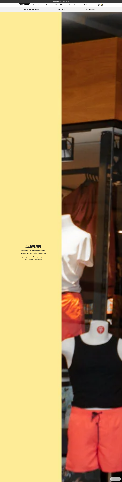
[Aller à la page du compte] (99, 5)
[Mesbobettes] (24, 4)
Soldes (86, 5)
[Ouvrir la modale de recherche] (95, 5)
